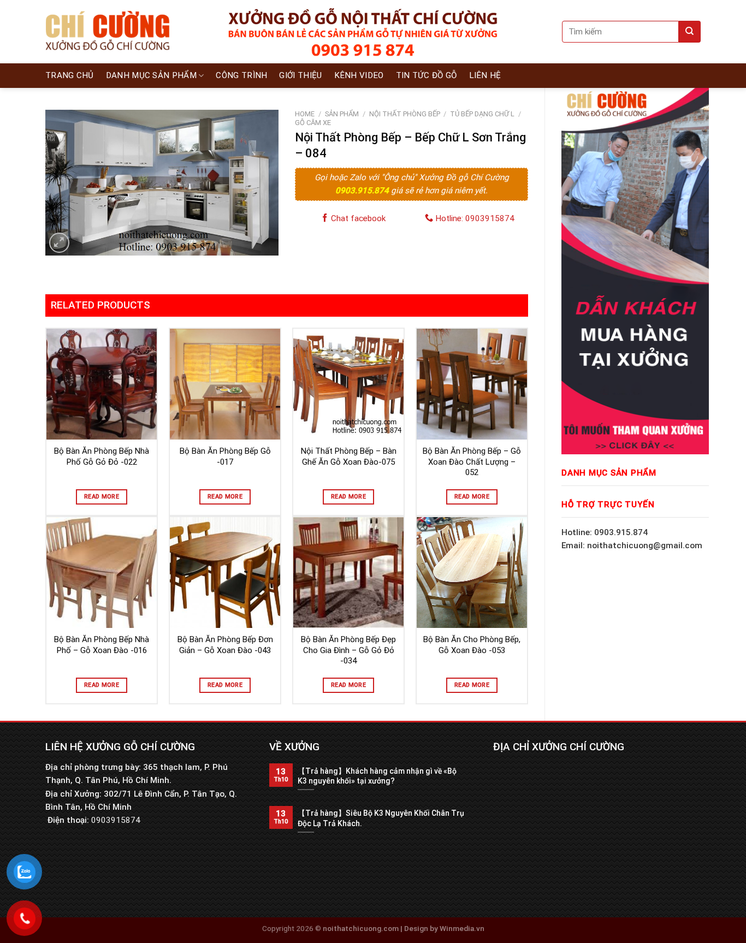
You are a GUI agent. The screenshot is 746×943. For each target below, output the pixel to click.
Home (305, 114)
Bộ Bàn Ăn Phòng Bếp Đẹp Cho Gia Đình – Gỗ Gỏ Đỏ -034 (348, 650)
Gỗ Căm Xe (313, 122)
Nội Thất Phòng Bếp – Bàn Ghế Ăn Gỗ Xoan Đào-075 (348, 456)
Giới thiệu (300, 75)
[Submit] (690, 32)
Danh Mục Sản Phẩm (151, 75)
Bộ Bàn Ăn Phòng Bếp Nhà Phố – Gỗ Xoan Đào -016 (101, 644)
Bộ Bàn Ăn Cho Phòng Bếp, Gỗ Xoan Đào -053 (471, 644)
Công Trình (241, 75)
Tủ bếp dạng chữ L (482, 114)
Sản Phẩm (342, 114)
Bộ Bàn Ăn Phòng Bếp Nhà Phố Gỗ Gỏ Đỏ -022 (101, 456)
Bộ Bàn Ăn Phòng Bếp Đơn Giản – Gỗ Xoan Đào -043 (225, 644)
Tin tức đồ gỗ (426, 75)
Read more (101, 496)
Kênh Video (359, 75)
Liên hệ (485, 75)
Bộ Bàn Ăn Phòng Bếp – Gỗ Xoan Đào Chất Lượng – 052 (472, 461)
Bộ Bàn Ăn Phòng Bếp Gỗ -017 (225, 456)
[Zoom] (59, 243)
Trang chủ (69, 75)
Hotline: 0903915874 (473, 218)
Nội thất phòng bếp (404, 114)
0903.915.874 (363, 190)
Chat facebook (357, 218)
